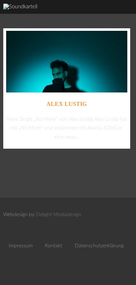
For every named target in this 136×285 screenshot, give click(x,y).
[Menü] (123, 14)
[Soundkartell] (20, 6)
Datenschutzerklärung (99, 245)
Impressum (21, 245)
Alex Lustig (66, 104)
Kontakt (53, 245)
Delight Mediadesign (58, 214)
